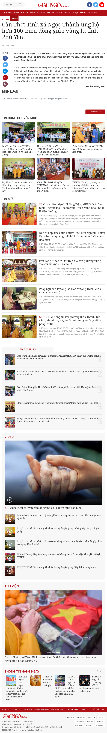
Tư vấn (59, 13)
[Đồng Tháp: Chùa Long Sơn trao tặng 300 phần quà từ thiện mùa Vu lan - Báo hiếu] (10, 406)
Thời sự (16, 13)
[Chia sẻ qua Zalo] (5, 71)
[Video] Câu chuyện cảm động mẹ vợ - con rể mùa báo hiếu (45, 508)
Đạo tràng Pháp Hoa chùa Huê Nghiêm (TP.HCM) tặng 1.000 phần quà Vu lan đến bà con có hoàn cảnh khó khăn (59, 357)
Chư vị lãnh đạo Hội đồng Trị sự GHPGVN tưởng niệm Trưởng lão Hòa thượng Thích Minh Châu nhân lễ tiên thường (72, 208)
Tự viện (75, 13)
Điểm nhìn (41, 13)
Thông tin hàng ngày (22, 704)
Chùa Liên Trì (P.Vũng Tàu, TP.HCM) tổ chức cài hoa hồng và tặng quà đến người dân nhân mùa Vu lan (53, 186)
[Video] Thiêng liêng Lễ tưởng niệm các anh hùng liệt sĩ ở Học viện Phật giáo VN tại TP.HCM (58, 556)
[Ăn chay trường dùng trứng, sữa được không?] (35, 713)
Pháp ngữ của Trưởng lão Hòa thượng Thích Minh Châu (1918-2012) (70, 290)
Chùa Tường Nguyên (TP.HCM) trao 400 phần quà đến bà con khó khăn (87, 149)
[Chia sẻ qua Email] (5, 77)
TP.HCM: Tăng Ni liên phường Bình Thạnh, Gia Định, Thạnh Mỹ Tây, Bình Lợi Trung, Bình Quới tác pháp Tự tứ (70, 320)
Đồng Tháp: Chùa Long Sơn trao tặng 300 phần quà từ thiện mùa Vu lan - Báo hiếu (58, 402)
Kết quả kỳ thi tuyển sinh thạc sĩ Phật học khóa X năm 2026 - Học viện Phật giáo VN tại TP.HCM (17, 719)
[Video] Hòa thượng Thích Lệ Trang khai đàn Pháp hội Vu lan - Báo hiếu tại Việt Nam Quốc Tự (59, 517)
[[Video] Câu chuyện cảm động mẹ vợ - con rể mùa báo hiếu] (53, 473)
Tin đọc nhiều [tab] (28, 349)
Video (32, 13)
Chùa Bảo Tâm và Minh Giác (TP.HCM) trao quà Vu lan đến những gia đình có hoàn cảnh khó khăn (58, 373)
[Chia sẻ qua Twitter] (5, 64)
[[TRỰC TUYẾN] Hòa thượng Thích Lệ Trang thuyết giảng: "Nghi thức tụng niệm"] (10, 571)
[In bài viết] (5, 84)
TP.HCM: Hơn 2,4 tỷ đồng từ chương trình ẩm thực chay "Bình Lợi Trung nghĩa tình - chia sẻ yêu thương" (88, 186)
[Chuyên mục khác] (102, 18)
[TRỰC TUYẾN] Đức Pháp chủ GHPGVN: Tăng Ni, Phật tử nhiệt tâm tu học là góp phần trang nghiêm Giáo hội (59, 543)
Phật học (50, 13)
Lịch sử (6, 18)
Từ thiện (14, 18)
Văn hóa (24, 13)
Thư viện (12, 586)
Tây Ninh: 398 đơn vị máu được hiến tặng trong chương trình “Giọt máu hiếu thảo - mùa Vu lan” (17, 186)
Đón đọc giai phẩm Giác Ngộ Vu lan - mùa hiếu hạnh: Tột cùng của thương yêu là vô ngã (90, 718)
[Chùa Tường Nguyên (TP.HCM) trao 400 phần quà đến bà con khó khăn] (88, 132)
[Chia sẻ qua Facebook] (5, 58)
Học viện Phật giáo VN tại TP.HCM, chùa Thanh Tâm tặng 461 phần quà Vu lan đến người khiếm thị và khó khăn (52, 150)
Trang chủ (7, 13)
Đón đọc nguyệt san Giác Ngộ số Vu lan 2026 (65, 715)
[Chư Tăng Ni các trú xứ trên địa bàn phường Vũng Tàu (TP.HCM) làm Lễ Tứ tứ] (19, 270)
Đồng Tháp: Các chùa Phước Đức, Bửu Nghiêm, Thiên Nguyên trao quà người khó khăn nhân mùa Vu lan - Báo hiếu (72, 236)
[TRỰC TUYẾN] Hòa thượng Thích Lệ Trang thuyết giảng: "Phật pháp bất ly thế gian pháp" (58, 530)
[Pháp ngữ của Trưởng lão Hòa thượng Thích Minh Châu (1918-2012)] (19, 298)
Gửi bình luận (95, 112)
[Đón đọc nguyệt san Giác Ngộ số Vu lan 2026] (60, 713)
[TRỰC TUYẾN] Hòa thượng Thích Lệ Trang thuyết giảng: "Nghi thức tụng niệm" (57, 567)
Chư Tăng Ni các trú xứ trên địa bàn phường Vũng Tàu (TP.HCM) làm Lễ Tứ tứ (70, 262)
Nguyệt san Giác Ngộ (88, 13)
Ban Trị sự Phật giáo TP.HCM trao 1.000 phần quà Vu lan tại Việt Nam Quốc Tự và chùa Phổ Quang (17, 150)
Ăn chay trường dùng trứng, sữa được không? (40, 715)
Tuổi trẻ (67, 13)
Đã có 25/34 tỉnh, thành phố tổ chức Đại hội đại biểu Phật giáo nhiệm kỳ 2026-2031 (52, 691)
